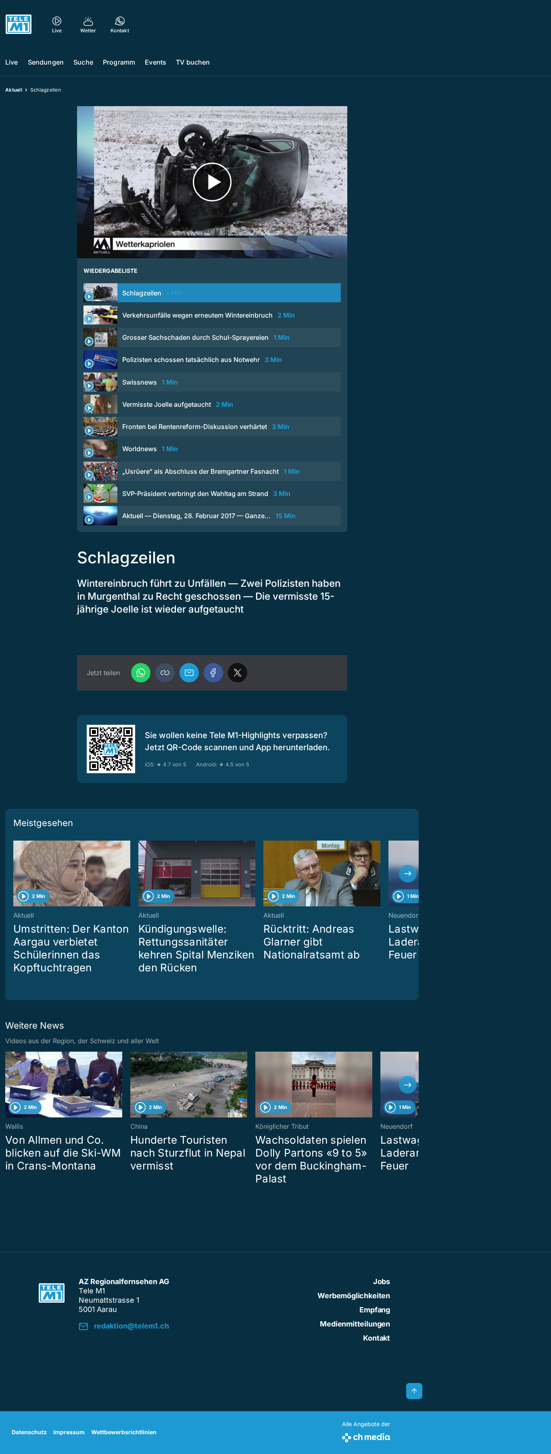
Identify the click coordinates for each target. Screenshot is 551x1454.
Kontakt (376, 1338)
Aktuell (13, 90)
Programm (119, 62)
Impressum (69, 1432)
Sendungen (46, 62)
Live (11, 62)
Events (155, 62)
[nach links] (16, 874)
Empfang (374, 1309)
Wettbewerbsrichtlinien (124, 1432)
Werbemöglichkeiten (353, 1295)
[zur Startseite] (18, 24)
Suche (83, 62)
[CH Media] (366, 1436)
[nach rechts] (408, 874)
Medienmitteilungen (355, 1324)
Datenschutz (29, 1432)
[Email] (189, 672)
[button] (165, 672)
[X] (237, 672)
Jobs (381, 1281)
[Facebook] (213, 672)
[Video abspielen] (212, 182)
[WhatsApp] (140, 672)
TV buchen (193, 62)
